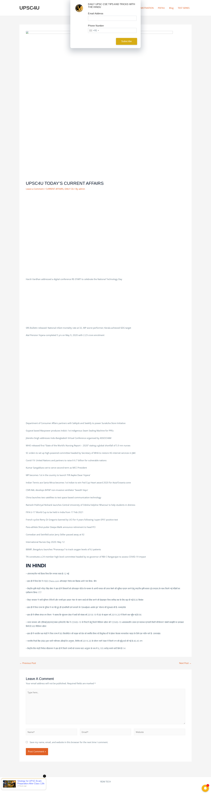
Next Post (185, 663)
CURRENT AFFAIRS (54, 188)
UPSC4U (29, 8)
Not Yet (103, 41)
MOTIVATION (147, 7)
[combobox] (94, 30)
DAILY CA (69, 188)
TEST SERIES (183, 7)
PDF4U (161, 7)
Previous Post (28, 663)
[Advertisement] (105, 159)
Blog (171, 7)
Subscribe (126, 41)
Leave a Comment (35, 188)
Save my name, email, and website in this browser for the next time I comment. (69, 742)
